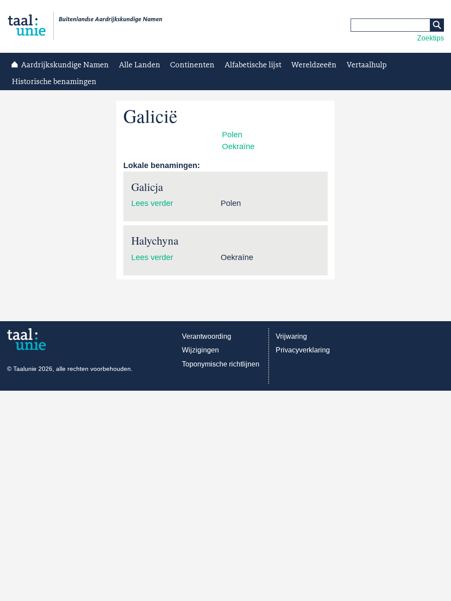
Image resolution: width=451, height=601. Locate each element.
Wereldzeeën (313, 65)
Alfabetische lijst (253, 65)
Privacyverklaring (303, 350)
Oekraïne (238, 146)
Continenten (192, 65)
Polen (232, 134)
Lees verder (152, 203)
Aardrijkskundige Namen (65, 65)
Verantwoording (206, 336)
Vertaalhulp (367, 65)
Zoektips (430, 38)
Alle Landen (139, 65)
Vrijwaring (291, 336)
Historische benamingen (54, 82)
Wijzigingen (200, 350)
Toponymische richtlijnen (220, 364)
